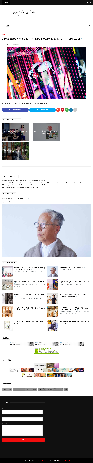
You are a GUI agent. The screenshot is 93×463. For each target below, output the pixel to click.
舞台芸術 (49, 389)
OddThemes (63, 460)
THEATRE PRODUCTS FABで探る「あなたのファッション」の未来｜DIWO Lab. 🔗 (75, 309)
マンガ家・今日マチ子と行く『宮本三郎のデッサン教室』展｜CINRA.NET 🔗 (29, 309)
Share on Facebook (15, 109)
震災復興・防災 (58, 389)
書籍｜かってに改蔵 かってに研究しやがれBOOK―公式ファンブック (75, 322)
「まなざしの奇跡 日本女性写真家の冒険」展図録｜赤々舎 (29, 322)
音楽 (66, 389)
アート (15, 389)
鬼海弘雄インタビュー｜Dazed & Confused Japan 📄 (29, 295)
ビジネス (28, 389)
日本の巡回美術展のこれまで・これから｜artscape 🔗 (29, 282)
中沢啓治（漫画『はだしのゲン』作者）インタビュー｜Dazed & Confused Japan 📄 (75, 282)
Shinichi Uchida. (43, 460)
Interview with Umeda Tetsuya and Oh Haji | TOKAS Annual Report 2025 (22, 180)
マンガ (35, 389)
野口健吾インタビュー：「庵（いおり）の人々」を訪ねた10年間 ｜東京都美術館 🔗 (75, 295)
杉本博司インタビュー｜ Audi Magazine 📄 (16, 199)
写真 (39, 389)
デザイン (21, 389)
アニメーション (7, 389)
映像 (3, 34)
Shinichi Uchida (7, 44)
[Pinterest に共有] (75, 110)
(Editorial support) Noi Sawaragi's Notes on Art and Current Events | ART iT (23, 185)
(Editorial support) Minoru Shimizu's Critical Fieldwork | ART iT (19, 187)
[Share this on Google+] (58, 110)
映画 (44, 389)
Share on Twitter (43, 109)
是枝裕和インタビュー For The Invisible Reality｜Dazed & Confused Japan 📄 (29, 268)
